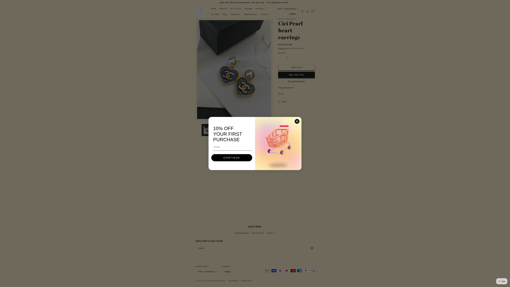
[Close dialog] (297, 121)
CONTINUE (231, 157)
